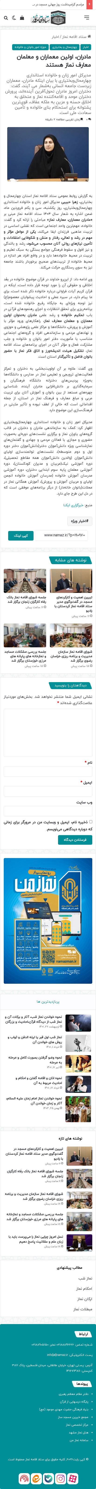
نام (88, 762)
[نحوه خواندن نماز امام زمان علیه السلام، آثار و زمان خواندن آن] (78, 1109)
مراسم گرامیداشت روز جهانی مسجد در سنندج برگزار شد (49, 5)
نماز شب (85, 1278)
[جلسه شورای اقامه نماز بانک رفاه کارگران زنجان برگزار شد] (25, 581)
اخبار (55, 36)
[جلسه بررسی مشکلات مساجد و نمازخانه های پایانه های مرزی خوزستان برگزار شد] (25, 635)
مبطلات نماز (82, 1309)
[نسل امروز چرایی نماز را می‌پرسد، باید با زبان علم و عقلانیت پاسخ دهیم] (79, 1242)
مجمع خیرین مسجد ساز (73, 1417)
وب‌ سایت (84, 802)
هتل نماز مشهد (78, 1433)
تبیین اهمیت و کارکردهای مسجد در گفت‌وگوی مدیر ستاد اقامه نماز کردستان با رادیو (73, 604)
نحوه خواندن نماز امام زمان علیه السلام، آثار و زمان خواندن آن (34, 1101)
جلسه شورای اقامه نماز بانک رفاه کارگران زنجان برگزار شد (26, 599)
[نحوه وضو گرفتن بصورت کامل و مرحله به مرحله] (78, 1063)
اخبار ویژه (78, 521)
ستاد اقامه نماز (75, 36)
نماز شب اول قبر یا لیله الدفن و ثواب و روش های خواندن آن (35, 1039)
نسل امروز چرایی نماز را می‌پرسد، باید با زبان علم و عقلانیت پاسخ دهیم (36, 1239)
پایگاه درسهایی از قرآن (74, 1402)
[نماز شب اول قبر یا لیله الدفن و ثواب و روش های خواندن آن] (78, 1043)
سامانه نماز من (79, 1440)
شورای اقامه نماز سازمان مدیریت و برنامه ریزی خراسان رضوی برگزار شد (71, 656)
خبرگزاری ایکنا (74, 505)
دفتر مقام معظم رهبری (73, 1394)
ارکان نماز (84, 1299)
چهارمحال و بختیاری (64, 47)
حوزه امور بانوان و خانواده (30, 47)
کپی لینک (21, 536)
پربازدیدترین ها (48, 1001)
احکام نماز (84, 1288)
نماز (27, 1459)
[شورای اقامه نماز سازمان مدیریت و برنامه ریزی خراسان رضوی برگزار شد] (71, 635)
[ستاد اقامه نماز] (48, 18)
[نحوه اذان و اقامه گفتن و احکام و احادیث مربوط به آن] (78, 1084)
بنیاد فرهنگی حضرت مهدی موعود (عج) (63, 1409)
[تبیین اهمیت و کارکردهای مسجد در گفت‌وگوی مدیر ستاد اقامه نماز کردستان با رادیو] (71, 581)
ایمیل (86, 782)
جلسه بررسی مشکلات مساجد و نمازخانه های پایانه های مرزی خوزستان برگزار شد (25, 656)
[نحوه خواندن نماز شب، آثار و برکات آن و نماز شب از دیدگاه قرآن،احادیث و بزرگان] (78, 1023)
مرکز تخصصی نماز (77, 1425)
